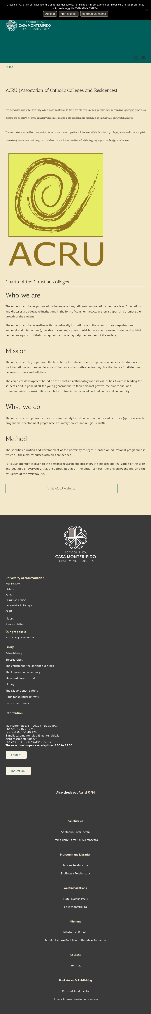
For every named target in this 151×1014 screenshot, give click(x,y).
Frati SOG (75, 966)
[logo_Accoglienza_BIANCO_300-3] (75, 524)
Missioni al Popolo (75, 932)
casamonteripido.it (24, 739)
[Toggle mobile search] (136, 57)
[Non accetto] (146, 10)
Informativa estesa (94, 13)
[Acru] (56, 154)
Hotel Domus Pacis (75, 899)
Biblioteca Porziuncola (75, 873)
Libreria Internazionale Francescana (75, 999)
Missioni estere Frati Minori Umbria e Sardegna (75, 940)
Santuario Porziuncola (75, 832)
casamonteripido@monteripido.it (37, 735)
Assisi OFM (87, 792)
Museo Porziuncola (75, 865)
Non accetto (68, 13)
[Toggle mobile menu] (143, 57)
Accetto (50, 13)
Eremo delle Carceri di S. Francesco (75, 840)
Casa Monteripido (75, 907)
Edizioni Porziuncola (75, 991)
